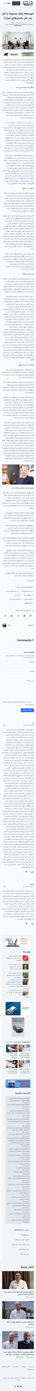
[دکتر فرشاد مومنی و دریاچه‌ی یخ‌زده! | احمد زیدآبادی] (18, 1310)
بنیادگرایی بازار (28, 595)
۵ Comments (20, 1357)
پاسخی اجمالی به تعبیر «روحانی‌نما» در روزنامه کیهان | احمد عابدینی (15, 966)
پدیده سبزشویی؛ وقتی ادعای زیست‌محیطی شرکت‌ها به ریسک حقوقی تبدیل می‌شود (18, 1178)
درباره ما (32, 1367)
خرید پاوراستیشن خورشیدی (20, 1244)
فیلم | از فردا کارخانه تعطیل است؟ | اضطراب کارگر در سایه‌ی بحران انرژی (19, 1099)
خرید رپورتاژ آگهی (23, 1249)
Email (31, 671)
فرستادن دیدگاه (27, 710)
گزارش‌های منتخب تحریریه (11, 24)
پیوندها (24, 1367)
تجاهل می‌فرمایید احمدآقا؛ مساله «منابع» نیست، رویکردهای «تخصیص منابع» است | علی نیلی (18, 1353)
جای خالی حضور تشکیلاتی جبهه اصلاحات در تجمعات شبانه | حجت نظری (18, 1129)
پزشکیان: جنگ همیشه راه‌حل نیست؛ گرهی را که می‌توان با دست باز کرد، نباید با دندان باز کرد (18, 1113)
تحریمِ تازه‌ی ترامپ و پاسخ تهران (20, 1220)
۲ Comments (18, 26)
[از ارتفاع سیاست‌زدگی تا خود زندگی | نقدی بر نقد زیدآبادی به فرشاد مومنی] (18, 1280)
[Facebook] (30, 616)
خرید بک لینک (24, 1254)
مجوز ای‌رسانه (30, 1369)
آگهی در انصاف (5, 1367)
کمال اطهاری (29, 603)
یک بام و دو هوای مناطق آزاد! (21, 1172)
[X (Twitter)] (9, 3)
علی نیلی (17, 595)
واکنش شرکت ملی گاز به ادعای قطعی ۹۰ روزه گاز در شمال (14, 992)
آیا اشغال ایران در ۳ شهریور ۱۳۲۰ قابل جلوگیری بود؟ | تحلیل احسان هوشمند (18, 1150)
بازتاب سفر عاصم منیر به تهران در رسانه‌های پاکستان (20, 1198)
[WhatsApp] (11, 616)
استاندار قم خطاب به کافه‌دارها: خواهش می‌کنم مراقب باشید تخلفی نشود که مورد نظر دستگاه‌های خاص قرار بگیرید (18, 983)
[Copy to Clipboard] (5, 616)
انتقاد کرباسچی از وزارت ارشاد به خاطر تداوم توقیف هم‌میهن (13, 958)
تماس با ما (15, 1367)
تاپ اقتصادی (25, 24)
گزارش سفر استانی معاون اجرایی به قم (18, 1134)
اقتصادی (31, 24)
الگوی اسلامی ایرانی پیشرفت (24, 587)
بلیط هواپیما (25, 1235)
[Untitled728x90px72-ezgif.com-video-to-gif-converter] (18, 54)
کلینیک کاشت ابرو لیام (22, 1240)
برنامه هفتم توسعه (12, 591)
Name (31, 662)
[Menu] (4, 3)
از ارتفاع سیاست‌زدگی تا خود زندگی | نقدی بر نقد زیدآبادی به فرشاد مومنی (18, 1204)
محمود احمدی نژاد (15, 599)
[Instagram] (8, 3)
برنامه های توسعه (27, 591)
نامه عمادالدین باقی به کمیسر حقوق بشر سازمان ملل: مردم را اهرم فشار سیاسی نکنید (18, 1121)
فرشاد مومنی (28, 599)
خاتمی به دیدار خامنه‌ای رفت (21, 1210)
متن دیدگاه (30, 681)
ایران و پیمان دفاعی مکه (22, 1168)
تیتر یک (20, 24)
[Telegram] (6, 3)
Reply (4, 725)
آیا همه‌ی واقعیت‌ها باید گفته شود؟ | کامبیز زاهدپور (14, 974)
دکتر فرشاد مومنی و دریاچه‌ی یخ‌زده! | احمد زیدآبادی (20, 1323)
